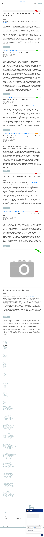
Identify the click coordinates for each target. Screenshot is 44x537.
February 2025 (5, 367)
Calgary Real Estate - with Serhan (8, 340)
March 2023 (4, 392)
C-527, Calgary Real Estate (7, 417)
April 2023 (4, 391)
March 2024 (4, 378)
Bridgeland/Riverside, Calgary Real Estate (27, 321)
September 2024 (5, 372)
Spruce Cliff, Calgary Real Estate (8, 488)
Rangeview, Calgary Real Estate (8, 329)
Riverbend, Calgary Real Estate (30, 329)
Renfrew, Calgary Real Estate (15, 329)
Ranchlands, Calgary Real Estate (8, 468)
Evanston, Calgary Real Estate (12, 325)
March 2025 (4, 366)
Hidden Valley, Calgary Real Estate (16, 326)
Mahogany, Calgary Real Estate (8, 458)
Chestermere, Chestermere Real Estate (15, 322)
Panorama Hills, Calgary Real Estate (23, 328)
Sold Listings (5, 343)
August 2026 (5, 347)
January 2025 (5, 368)
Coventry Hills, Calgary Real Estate (8, 433)
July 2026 (4, 348)
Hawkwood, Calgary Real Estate (8, 326)
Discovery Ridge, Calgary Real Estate (8, 439)
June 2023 (4, 388)
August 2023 (5, 386)
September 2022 (5, 398)
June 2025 (4, 363)
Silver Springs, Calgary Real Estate (14, 331)
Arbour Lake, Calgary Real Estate (23, 320)
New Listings (5, 341)
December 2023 (5, 382)
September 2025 (5, 359)
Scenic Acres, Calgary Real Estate (8, 482)
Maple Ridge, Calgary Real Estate (8, 459)
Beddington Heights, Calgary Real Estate (9, 410)
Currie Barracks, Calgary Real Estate (8, 436)
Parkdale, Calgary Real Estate (31, 328)
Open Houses (5, 342)
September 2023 (5, 385)
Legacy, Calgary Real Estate (7, 456)
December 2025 (5, 356)
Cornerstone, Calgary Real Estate (34, 323)
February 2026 (5, 354)
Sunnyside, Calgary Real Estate (16, 332)
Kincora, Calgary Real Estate (7, 453)
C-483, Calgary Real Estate (7, 416)
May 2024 (4, 376)
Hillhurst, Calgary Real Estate (24, 326)
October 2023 (5, 384)
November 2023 (5, 383)
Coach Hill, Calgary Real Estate (7, 426)
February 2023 (5, 393)
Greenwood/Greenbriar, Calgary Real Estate (29, 325)
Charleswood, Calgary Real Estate (7, 322)
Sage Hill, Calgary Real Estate (9, 102)
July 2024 (4, 374)
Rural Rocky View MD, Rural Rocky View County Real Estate (12, 479)
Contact (40, 3)
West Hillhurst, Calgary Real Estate (8, 494)
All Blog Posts (5, 339)
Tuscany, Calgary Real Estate (9, 218)
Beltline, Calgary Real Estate (10, 321)
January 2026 (5, 355)
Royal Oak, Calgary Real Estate (8, 477)
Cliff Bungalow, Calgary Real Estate (31, 322)
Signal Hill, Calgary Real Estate (6, 331)
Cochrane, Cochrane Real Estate (9, 323)
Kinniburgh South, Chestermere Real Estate (9, 454)
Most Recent (5, 346)
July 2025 (4, 362)
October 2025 (5, 358)
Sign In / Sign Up (34, 3)
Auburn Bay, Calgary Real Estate (9, 292)
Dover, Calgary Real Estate (7, 440)
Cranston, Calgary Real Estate (7, 434)
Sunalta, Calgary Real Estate (9, 332)
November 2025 (5, 357)
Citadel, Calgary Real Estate (23, 322)
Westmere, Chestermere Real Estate (8, 496)
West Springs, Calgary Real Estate (8, 495)
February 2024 (5, 379)
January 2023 (5, 394)
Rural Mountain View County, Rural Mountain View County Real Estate (14, 478)
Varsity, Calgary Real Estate (30, 332)
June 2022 (4, 402)
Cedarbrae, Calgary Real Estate (8, 420)
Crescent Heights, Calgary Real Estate (9, 435)
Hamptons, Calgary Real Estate (8, 447)
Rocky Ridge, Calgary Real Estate (8, 474)
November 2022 (5, 396)
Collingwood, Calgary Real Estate (9, 55)
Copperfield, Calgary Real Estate (26, 323)
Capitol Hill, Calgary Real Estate (8, 419)
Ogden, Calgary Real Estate (16, 328)
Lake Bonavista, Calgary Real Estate (8, 455)
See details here (29, 58)
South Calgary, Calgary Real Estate (22, 331)
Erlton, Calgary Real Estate (6, 325)
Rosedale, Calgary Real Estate (7, 475)
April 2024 (4, 377)
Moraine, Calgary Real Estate (9, 328)
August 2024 (5, 373)
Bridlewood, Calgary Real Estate (36, 321)
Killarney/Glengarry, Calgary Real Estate (32, 326)
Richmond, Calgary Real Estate (22, 329)
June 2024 (4, 375)
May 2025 (4, 364)
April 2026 (4, 352)
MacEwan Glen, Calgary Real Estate (8, 457)
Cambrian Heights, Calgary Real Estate (9, 418)
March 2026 (4, 353)
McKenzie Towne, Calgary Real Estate (9, 462)
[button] (34, 3)
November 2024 (5, 369)
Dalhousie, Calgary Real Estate (7, 437)
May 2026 (4, 350)
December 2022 (5, 395)
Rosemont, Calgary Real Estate (8, 476)
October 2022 (5, 397)
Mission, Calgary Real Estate (7, 463)
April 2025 (4, 365)
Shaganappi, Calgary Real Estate (8, 483)
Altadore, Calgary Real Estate (15, 320)
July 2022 (4, 401)
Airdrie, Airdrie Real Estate (9, 320)
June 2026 (4, 349)
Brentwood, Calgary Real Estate (18, 321)
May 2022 (4, 403)
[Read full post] (22, 11)
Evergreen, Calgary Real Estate (20, 325)
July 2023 (4, 387)
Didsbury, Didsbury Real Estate (7, 438)
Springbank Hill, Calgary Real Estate (31, 331)
